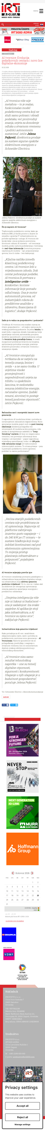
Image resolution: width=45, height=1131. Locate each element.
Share (4, 704)
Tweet (12, 704)
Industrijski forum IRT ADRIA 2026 (17, 916)
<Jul (13, 873)
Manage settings (22, 1124)
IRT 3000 (11, 12)
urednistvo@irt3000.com (24, 1056)
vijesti (10, 54)
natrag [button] (6, 697)
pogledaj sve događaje (15, 921)
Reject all (22, 1117)
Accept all (22, 1105)
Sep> (32, 873)
